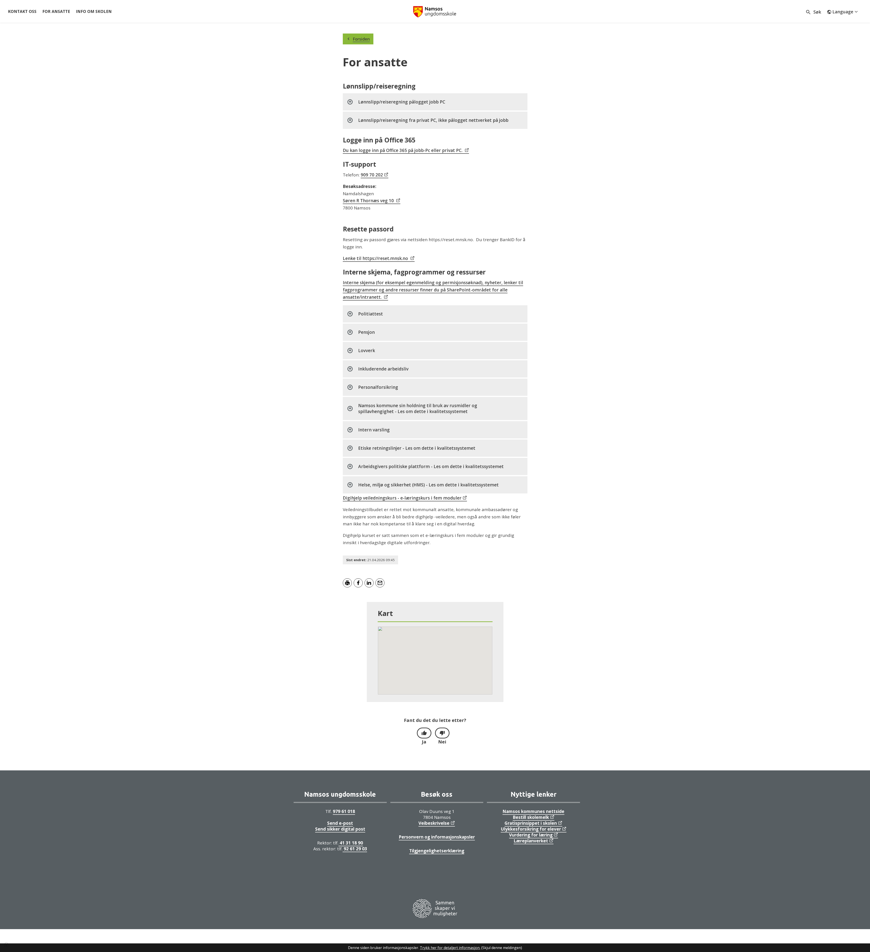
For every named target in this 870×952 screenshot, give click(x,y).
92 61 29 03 (355, 849)
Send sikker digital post (340, 829)
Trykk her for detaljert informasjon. (450, 947)
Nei (442, 742)
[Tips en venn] (379, 582)
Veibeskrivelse (434, 823)
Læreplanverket (531, 841)
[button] (435, 658)
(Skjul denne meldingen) (501, 947)
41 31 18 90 (350, 843)
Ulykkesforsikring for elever (531, 829)
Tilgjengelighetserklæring (436, 851)
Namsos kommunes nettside (533, 811)
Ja (424, 742)
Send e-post (340, 823)
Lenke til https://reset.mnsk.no (375, 258)
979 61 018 (344, 811)
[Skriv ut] (347, 582)
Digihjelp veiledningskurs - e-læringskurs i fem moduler (402, 498)
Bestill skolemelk (531, 817)
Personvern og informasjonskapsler (437, 837)
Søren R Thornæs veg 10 (368, 201)
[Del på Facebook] (358, 582)
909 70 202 (372, 175)
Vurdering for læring (531, 835)
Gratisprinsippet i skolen (531, 823)
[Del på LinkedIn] (369, 582)
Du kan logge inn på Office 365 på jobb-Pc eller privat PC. (402, 150)
